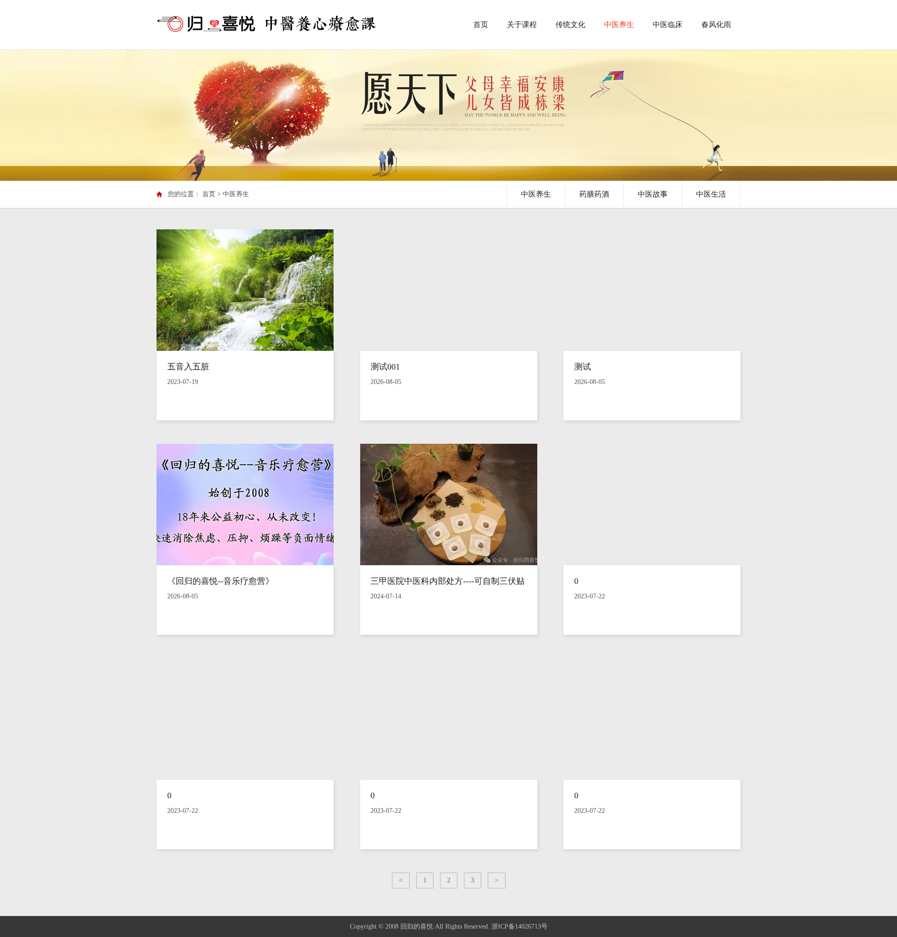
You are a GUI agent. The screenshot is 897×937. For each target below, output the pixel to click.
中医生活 (711, 194)
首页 (480, 24)
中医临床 (668, 24)
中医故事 (653, 194)
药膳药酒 (594, 194)
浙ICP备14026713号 (519, 926)
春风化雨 (716, 24)
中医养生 (619, 24)
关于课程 (522, 24)
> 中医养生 (233, 194)
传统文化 (570, 24)
